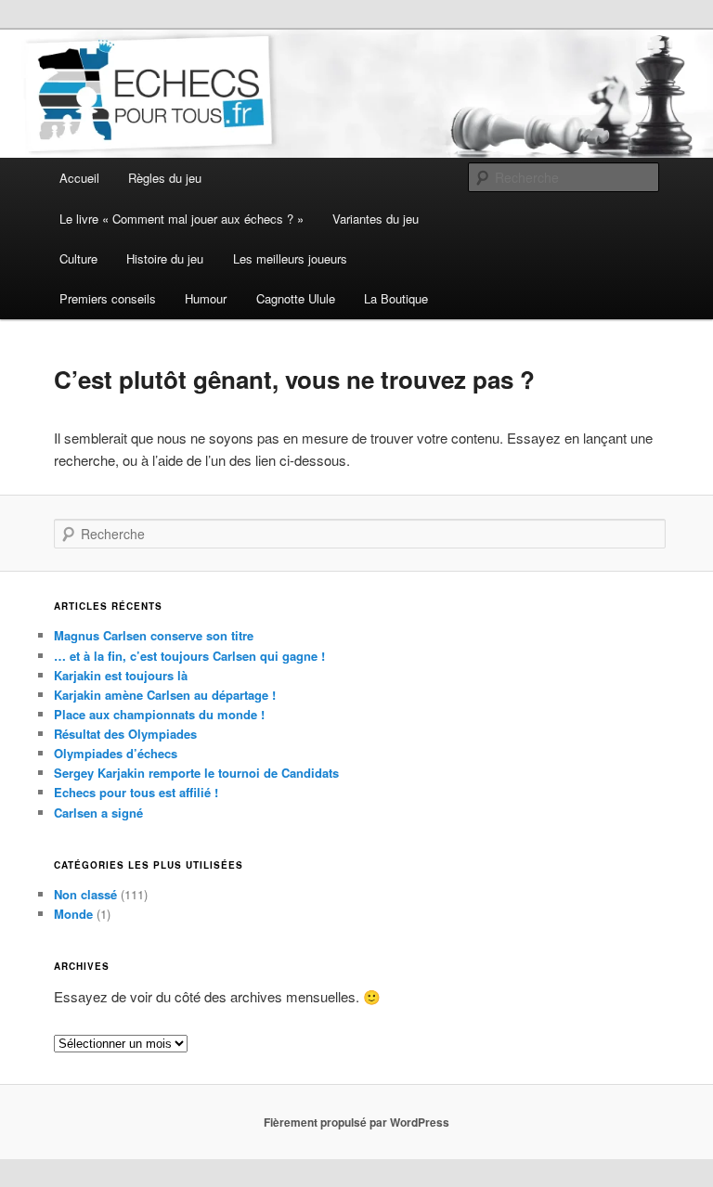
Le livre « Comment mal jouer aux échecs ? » (181, 218)
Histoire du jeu (164, 258)
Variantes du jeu (375, 218)
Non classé (85, 894)
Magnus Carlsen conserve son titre (153, 635)
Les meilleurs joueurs (290, 258)
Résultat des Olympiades (125, 733)
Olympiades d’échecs (115, 753)
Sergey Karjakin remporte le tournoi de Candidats (196, 772)
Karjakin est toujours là (121, 675)
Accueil (79, 178)
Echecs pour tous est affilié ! (136, 792)
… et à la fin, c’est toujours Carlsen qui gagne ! (189, 655)
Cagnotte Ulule (295, 298)
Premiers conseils (107, 298)
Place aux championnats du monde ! (159, 714)
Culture (78, 258)
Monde (73, 914)
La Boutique (396, 298)
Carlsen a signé (98, 812)
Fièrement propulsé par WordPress (356, 1122)
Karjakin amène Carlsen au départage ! (165, 694)
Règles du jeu (164, 178)
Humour (206, 298)
